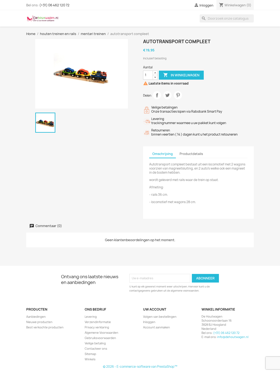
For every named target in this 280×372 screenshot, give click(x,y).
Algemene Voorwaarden (101, 333)
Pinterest (178, 95)
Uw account (154, 309)
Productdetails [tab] (191, 154)
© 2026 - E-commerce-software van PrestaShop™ (140, 366)
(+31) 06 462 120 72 (54, 5)
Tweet (167, 95)
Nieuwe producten (39, 322)
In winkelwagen (181, 74)
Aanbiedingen (36, 317)
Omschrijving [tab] (162, 154)
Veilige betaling (95, 343)
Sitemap (90, 354)
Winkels (90, 359)
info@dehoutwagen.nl (232, 337)
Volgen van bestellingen (159, 317)
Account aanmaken (156, 327)
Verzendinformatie (98, 322)
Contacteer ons (96, 349)
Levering (91, 317)
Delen (157, 95)
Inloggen (149, 322)
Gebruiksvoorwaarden (100, 338)
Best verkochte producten (45, 327)
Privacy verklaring (97, 327)
